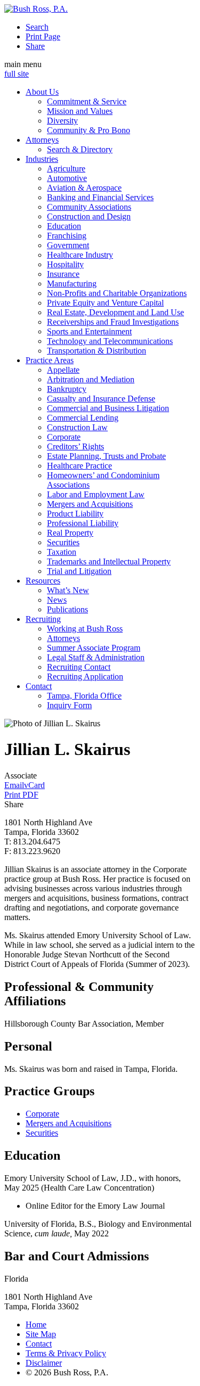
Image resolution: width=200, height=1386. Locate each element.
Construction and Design (89, 216)
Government (68, 245)
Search (37, 26)
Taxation (61, 551)
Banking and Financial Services (100, 197)
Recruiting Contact (78, 666)
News (57, 599)
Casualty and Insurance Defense (101, 398)
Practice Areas (50, 360)
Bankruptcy (66, 388)
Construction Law (77, 427)
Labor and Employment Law (96, 494)
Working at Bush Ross (85, 628)
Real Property (70, 532)
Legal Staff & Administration (96, 657)
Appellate (63, 369)
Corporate (64, 436)
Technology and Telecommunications (110, 341)
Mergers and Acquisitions (90, 504)
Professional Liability (82, 523)
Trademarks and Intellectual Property (109, 561)
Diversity (62, 120)
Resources (43, 580)
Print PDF (21, 794)
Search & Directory (80, 149)
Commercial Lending (82, 417)
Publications (67, 609)
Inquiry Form (69, 705)
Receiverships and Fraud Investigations (113, 321)
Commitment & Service (86, 101)
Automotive (67, 178)
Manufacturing (72, 283)
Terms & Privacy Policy (66, 1353)
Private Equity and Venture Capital (105, 302)
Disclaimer (44, 1362)
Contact (39, 686)
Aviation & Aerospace (84, 187)
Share (35, 46)
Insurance (63, 273)
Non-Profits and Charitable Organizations (117, 293)
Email (14, 785)
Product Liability (75, 513)
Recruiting (43, 619)
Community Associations (89, 206)
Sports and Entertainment (89, 331)
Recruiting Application (85, 676)
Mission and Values (80, 111)
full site (16, 73)
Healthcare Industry (80, 254)
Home (36, 1324)
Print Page (43, 36)
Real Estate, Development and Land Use (115, 312)
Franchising (66, 235)
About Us (42, 91)
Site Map (41, 1334)
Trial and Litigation (79, 571)
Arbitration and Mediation (90, 379)
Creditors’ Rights (75, 446)
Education (64, 226)
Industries (42, 158)
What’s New (68, 590)
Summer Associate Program (93, 647)
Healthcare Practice (79, 465)
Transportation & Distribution (96, 350)
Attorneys (42, 139)
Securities (63, 542)
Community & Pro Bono (88, 130)
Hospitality (65, 264)
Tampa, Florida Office (84, 695)
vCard (34, 785)
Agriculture (66, 168)
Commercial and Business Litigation (108, 408)
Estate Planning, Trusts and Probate (106, 456)
